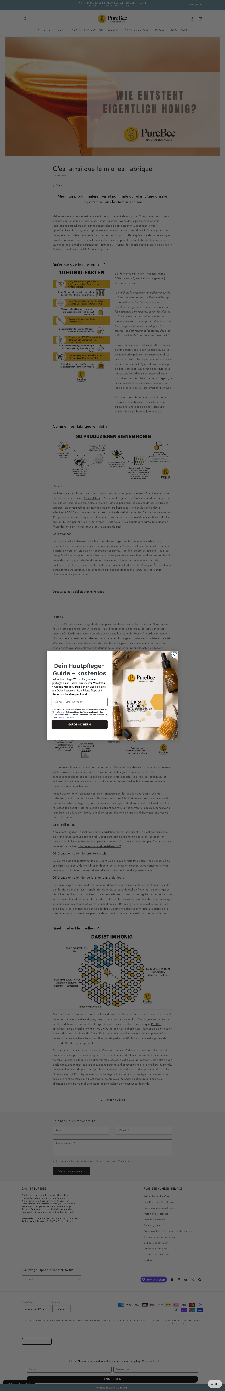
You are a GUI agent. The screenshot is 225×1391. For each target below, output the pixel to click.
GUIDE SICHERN (79, 724)
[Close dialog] (174, 655)
